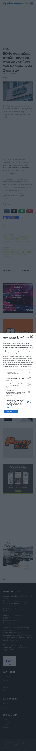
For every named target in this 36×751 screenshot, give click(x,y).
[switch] (28, 378)
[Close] (32, 337)
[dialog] (18, 375)
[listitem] (18, 372)
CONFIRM (9, 411)
